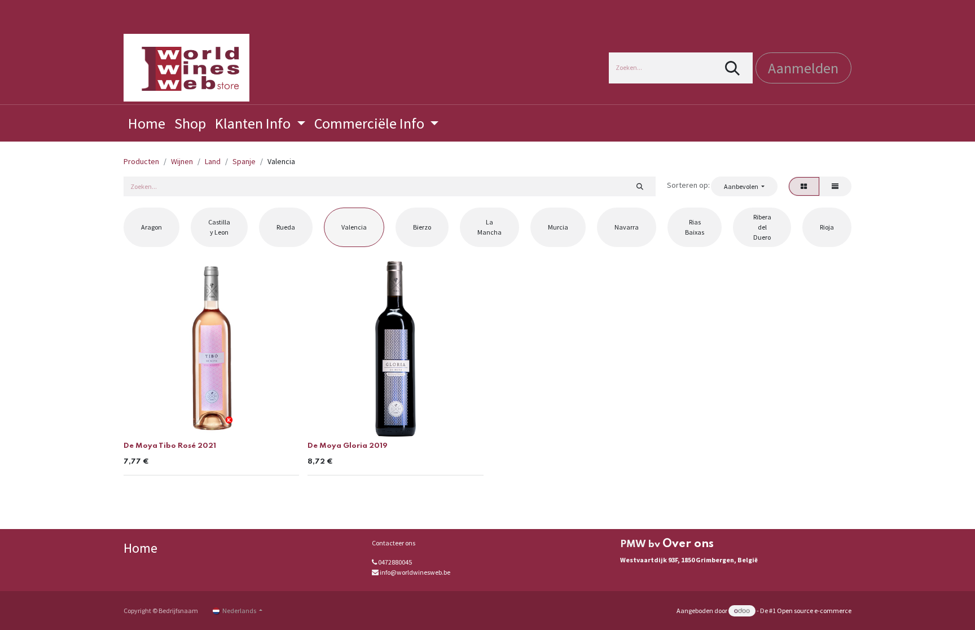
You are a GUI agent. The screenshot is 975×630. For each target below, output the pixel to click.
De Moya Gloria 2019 (348, 446)
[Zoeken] (733, 67)
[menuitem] (147, 123)
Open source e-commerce (814, 610)
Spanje (244, 161)
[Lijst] (835, 186)
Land (213, 161)
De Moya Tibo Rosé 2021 (170, 446)
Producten (141, 161)
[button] (744, 186)
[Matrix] (804, 186)
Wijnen (182, 161)
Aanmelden (803, 68)
